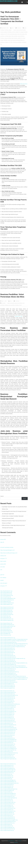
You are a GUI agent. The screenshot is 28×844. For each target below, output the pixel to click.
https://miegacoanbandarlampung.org (8, 674)
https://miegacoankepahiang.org (7, 817)
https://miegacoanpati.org (6, 824)
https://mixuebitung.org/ (5, 597)
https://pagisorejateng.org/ (6, 613)
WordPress (16, 842)
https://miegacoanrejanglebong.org (8, 724)
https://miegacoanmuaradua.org (7, 670)
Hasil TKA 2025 (7, 34)
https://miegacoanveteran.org (7, 772)
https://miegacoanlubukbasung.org (8, 668)
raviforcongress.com (8, 1)
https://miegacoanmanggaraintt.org (8, 711)
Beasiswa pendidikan (18, 303)
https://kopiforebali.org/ (5, 629)
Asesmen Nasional (16, 30)
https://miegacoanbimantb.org (7, 708)
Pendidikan (6, 30)
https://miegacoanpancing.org (7, 830)
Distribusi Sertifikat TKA (16, 32)
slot (1, 569)
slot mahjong (3, 577)
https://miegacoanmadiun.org (6, 755)
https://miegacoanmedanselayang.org (8, 682)
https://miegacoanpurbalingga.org (7, 780)
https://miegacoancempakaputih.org (8, 748)
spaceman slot (18, 316)
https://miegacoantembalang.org (7, 686)
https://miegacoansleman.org (6, 679)
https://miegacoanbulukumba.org (7, 698)
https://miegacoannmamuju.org (7, 710)
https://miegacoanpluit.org (6, 667)
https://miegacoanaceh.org (6, 646)
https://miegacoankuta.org (6, 778)
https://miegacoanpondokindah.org (8, 661)
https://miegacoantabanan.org (7, 717)
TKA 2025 (10, 42)
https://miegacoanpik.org (20, 665)
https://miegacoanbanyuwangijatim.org (8, 820)
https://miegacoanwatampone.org (7, 730)
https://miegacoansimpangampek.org (8, 729)
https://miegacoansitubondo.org (7, 818)
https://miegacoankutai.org (6, 736)
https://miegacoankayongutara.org (8, 692)
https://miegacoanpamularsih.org (7, 771)
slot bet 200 (3, 539)
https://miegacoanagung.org (6, 645)
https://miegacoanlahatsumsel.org (7, 821)
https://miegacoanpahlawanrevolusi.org (9, 752)
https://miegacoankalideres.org (20, 662)
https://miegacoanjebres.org (6, 775)
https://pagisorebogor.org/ (6, 623)
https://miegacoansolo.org (6, 774)
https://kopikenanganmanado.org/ (7, 626)
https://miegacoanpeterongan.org (7, 769)
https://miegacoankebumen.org (7, 796)
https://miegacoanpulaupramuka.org (8, 642)
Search (2, 496)
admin (11, 301)
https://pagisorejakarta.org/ (6, 604)
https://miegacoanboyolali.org (7, 784)
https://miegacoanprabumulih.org (7, 643)
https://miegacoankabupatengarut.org (8, 789)
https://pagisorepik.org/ (5, 601)
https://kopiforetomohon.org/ (6, 619)
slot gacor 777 (3, 558)
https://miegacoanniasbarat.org (7, 713)
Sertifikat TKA (20, 38)
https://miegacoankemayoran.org (7, 655)
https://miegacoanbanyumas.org (7, 696)
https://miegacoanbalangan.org (7, 827)
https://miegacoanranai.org (19, 646)
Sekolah (10, 30)
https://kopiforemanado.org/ (6, 632)
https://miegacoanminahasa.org (7, 677)
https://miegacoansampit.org (6, 786)
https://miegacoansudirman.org (7, 803)
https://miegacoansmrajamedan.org (8, 758)
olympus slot (3, 555)
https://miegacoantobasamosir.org (8, 721)
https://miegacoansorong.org (19, 676)
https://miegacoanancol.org (6, 751)
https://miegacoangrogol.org (6, 662)
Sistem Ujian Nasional (11, 40)
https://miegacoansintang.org (19, 640)
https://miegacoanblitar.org (6, 792)
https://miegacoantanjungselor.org (8, 673)
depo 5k (2, 542)
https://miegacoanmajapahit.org (7, 688)
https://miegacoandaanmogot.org (7, 802)
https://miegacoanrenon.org (6, 640)
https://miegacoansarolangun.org (7, 744)
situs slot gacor (3, 583)
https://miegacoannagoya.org (20, 679)
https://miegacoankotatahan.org (7, 648)
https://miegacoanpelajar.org (6, 777)
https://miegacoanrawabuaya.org (7, 660)
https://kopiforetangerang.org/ (7, 599)
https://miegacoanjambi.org (6, 676)
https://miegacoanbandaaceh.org (7, 808)
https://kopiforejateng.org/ (6, 592)
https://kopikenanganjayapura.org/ (7, 598)
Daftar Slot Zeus (23, 83)
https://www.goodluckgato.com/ (7, 550)
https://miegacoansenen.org (6, 654)
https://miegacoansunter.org (6, 800)
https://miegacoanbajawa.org (6, 702)
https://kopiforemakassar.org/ (6, 620)
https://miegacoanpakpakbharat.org (8, 741)
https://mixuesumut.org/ (5, 635)
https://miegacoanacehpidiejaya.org (8, 739)
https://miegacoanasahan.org (6, 726)
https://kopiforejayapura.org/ (6, 595)
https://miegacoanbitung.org (6, 815)
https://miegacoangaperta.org (7, 683)
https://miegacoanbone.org (6, 799)
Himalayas (19, 840)
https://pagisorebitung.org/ (6, 610)
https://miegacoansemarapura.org (7, 794)
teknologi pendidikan (19, 40)
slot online (2, 566)
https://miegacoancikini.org (19, 658)
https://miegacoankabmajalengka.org (8, 797)
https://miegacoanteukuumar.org (7, 828)
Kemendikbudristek (13, 34)
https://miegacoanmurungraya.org (7, 707)
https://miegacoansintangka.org (7, 701)
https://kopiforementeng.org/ (6, 614)
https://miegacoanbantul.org (6, 825)
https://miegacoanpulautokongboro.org (9, 695)
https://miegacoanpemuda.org (20, 639)
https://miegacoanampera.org (7, 651)
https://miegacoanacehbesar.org (7, 718)
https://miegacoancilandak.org (7, 812)
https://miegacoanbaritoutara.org (7, 732)
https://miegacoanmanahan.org (7, 690)
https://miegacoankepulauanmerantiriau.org (10, 704)
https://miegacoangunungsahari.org (8, 749)
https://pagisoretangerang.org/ (7, 624)
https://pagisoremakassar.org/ (7, 602)
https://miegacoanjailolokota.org (7, 738)
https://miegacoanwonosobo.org (7, 649)
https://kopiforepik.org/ (5, 616)
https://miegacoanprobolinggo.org (8, 793)
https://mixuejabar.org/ (5, 633)
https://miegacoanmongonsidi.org (7, 680)
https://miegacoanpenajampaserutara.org (9, 671)
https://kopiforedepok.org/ (6, 627)
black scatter (3, 561)
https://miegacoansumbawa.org (7, 735)
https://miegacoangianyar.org (21, 677)
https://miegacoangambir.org (6, 809)
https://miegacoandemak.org (6, 742)
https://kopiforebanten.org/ (6, 591)
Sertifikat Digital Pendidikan (12, 38)
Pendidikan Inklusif (18, 305)
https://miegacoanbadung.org (7, 715)
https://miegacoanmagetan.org (7, 714)
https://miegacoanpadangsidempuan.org (9, 783)
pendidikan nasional (17, 36)
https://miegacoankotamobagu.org (8, 705)
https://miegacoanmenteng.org (7, 665)
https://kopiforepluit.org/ (5, 617)
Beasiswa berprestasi (11, 303)
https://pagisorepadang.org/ (6, 611)
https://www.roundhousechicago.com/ (8, 553)
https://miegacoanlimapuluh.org (7, 745)
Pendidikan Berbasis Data (9, 36)
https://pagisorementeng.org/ (7, 607)
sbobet (2, 580)
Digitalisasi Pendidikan (8, 32)
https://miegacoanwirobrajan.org (7, 685)
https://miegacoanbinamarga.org (7, 652)
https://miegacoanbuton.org (6, 723)
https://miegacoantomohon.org (7, 814)
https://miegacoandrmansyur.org (7, 757)
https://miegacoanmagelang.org (7, 768)
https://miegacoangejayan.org (7, 639)
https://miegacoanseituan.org (6, 766)
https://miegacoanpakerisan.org (7, 754)
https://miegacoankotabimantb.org (8, 657)
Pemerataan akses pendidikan (10, 305)
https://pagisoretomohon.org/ (7, 608)
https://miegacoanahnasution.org (7, 637)
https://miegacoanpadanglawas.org (8, 781)
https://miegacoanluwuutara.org (7, 720)
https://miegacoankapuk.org (6, 805)
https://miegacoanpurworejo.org (7, 733)
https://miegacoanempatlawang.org (8, 727)
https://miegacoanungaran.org (7, 790)
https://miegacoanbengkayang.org (8, 747)
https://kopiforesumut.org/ (6, 594)
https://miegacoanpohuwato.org (7, 693)
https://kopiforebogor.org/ (6, 630)
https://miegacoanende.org (21, 643)
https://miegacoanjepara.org (6, 787)
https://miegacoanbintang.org (6, 699)
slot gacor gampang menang (6, 547)
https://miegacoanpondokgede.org (8, 664)
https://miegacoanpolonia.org (6, 765)
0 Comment (17, 301)
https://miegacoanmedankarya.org (8, 763)
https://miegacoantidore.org (19, 645)
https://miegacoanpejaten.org (7, 806)
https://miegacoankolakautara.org (19, 667)
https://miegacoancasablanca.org (7, 811)
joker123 (2, 574)
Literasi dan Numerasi (20, 34)
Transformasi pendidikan (17, 42)
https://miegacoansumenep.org (7, 823)
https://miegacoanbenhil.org (6, 658)
